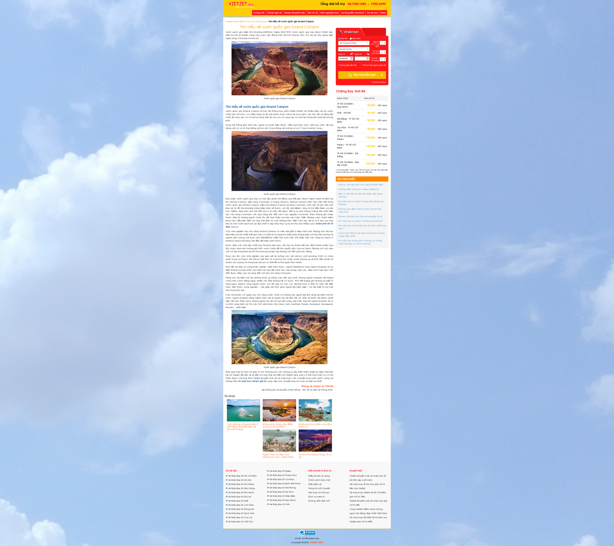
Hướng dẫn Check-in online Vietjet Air (359, 189)
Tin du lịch (372, 12)
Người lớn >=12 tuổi (375, 44)
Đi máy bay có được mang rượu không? (361, 220)
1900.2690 (378, 3)
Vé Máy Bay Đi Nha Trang (241, 488)
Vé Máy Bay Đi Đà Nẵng (240, 484)
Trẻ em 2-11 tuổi (375, 52)
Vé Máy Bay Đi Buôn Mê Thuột (285, 483)
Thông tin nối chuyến (319, 488)
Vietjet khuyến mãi (294, 12)
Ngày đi (341, 54)
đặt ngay (382, 105)
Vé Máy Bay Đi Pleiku (280, 470)
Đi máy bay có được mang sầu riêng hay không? (361, 203)
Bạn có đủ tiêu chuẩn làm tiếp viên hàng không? (361, 195)
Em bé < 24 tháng (375, 59)
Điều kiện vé (314, 484)
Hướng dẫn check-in (353, 12)
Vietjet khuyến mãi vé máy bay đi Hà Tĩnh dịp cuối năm (368, 477)
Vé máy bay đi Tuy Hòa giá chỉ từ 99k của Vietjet (367, 486)
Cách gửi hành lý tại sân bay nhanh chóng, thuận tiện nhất (362, 234)
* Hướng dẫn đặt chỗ (347, 65)
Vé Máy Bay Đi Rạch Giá (240, 513)
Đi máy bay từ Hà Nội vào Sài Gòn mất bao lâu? (362, 227)
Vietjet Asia (232, 21)
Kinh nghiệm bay (329, 12)
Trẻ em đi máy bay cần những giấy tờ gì (360, 216)
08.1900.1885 (357, 3)
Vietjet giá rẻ (274, 12)
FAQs (383, 12)
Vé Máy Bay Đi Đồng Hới (240, 508)
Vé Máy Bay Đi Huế (237, 500)
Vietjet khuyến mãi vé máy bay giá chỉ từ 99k (368, 502)
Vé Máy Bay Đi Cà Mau (281, 479)
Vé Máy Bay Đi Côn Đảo (240, 504)
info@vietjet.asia (310, 538)
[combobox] (354, 43)
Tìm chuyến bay (364, 74)
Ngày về (358, 54)
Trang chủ (258, 12)
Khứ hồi (344, 38)
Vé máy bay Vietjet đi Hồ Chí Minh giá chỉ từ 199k (368, 494)
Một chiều (356, 38)
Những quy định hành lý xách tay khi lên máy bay (360, 210)
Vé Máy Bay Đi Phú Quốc (240, 492)
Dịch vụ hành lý (316, 496)
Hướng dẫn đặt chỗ (319, 500)
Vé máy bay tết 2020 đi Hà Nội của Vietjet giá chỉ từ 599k (368, 519)
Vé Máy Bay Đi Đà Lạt (239, 496)
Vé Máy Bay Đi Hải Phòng (282, 487)
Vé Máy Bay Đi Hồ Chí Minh (242, 475)
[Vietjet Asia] (241, 5)
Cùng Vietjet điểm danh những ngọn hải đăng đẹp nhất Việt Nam (368, 511)
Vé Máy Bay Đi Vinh (279, 504)
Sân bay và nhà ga (318, 492)
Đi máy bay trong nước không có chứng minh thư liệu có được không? (360, 242)
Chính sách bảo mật (319, 479)
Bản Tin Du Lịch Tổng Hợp (253, 21)
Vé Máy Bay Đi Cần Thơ (240, 521)
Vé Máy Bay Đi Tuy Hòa (281, 491)
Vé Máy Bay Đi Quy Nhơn (282, 500)
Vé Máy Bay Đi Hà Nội (239, 479)
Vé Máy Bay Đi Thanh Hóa (283, 475)
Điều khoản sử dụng (319, 475)
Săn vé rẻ (312, 12)
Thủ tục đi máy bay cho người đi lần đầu (361, 184)
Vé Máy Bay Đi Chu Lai (239, 517)
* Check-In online (378, 82)
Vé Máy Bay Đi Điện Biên (282, 495)
